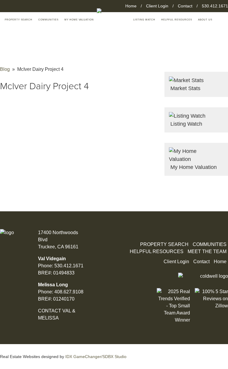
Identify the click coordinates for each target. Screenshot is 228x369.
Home (131, 6)
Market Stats (184, 88)
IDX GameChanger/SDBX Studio (95, 356)
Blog (5, 69)
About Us (205, 19)
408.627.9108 (68, 291)
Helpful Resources (176, 19)
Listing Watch (144, 19)
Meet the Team (207, 251)
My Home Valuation (79, 19)
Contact (185, 6)
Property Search (164, 244)
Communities (48, 19)
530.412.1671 (215, 6)
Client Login (157, 6)
